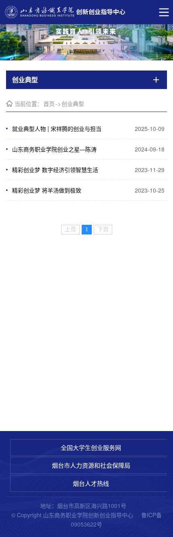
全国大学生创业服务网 (91, 447)
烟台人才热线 (91, 483)
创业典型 (73, 104)
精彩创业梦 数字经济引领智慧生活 (55, 170)
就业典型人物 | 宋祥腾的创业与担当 (56, 128)
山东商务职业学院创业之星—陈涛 (54, 149)
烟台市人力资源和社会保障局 (91, 465)
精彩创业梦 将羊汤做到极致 (46, 190)
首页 (49, 104)
